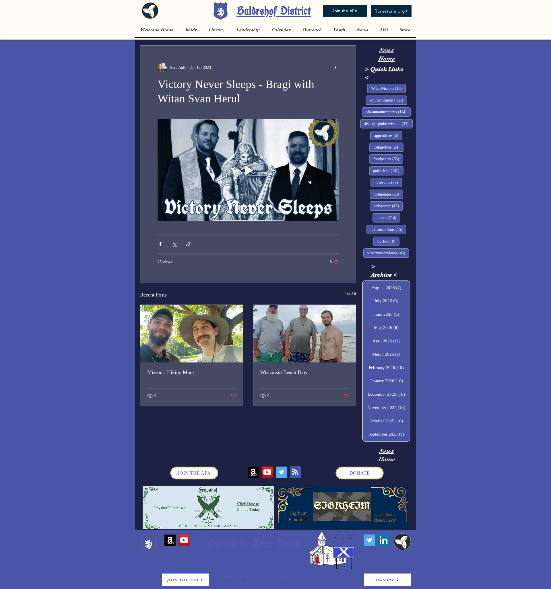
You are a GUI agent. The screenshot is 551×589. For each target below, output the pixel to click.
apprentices (388, 135)
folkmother (388, 147)
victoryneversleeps (388, 253)
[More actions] (335, 67)
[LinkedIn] (383, 540)
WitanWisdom (388, 88)
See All (350, 294)
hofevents (388, 182)
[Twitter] (281, 472)
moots (388, 217)
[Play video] (248, 170)
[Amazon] (253, 472)
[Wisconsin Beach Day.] (304, 333)
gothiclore (388, 170)
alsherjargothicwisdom (388, 123)
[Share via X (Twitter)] (174, 244)
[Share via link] (188, 244)
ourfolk (388, 241)
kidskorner (388, 206)
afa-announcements (388, 112)
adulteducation (388, 100)
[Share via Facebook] (160, 244)
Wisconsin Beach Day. (283, 372)
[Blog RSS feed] (295, 472)
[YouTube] (267, 472)
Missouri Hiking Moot (170, 372)
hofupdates (388, 194)
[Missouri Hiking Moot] (191, 333)
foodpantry (388, 159)
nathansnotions (388, 229)
